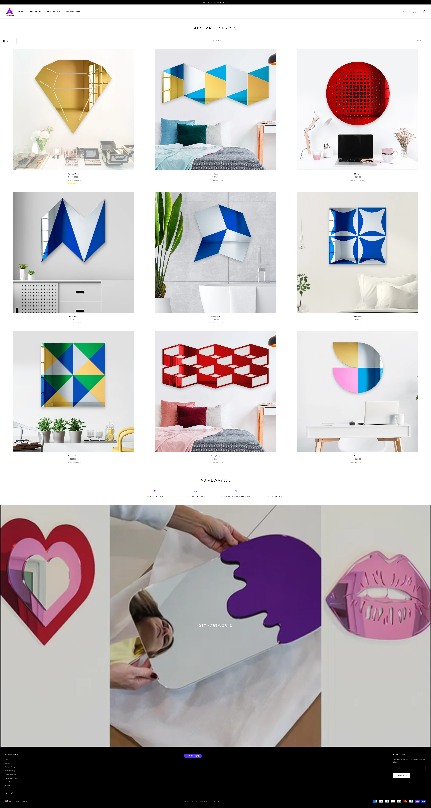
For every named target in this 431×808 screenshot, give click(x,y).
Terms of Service (11, 778)
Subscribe (402, 775)
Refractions (73, 316)
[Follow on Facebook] (6, 793)
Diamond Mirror (73, 174)
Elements (357, 174)
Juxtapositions (73, 456)
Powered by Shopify (210, 801)
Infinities (215, 174)
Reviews (8, 763)
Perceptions (215, 456)
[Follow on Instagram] (12, 793)
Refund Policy (10, 771)
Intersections (215, 316)
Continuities (358, 456)
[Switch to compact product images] (12, 41)
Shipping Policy (10, 774)
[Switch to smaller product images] (8, 41)
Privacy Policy (10, 767)
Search (7, 759)
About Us (8, 782)
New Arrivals (53, 11)
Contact (8, 786)
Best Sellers (36, 11)
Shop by (22, 11)
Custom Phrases (72, 11)
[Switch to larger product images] (4, 41)
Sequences (358, 316)
